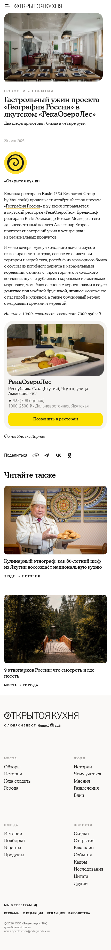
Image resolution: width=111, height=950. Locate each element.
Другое (81, 884)
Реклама (11, 913)
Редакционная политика (68, 913)
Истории (31, 576)
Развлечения (86, 788)
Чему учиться (87, 774)
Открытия (84, 841)
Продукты (14, 855)
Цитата (81, 877)
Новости (15, 91)
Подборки (14, 841)
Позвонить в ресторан (55, 419)
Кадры (80, 862)
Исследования (88, 869)
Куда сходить (17, 781)
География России (23, 206)
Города (30, 685)
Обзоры (12, 767)
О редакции (33, 913)
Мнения (82, 781)
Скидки (81, 834)
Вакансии (84, 848)
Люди (10, 576)
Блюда (11, 825)
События (42, 91)
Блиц (79, 796)
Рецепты (12, 848)
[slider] (55, 350)
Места (10, 685)
